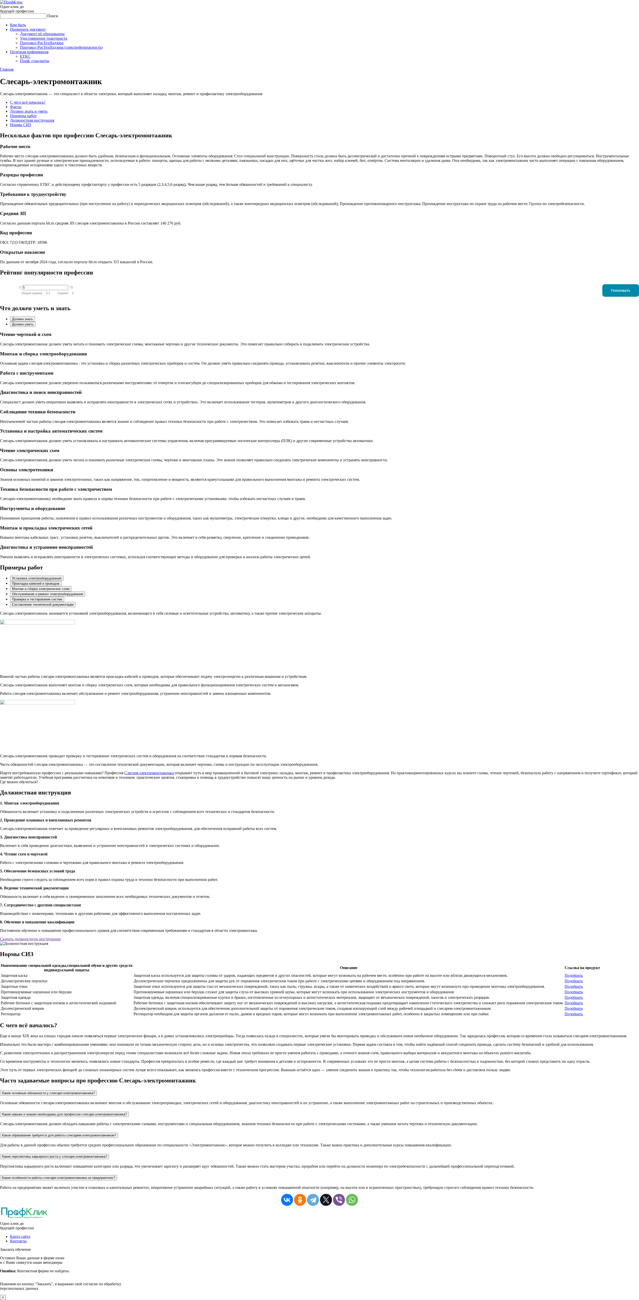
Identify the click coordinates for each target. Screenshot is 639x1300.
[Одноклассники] (300, 1200)
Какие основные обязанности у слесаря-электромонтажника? (48, 1093)
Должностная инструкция (32, 120)
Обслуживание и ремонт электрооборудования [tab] (47, 594)
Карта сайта (20, 1236)
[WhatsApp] (352, 1200)
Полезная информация (29, 52)
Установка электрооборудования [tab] (36, 578)
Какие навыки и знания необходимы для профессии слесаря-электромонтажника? (64, 1114)
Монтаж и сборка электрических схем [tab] (40, 589)
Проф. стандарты (34, 61)
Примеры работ (23, 116)
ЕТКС (25, 56)
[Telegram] (313, 1200)
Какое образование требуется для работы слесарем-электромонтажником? (59, 1135)
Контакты (18, 1241)
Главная (6, 69)
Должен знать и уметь (28, 111)
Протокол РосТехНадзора (41, 43)
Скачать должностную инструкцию (30, 939)
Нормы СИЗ (20, 125)
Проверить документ (28, 29)
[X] (326, 1200)
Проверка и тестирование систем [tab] (37, 599)
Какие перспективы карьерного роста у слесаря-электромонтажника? (54, 1156)
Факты (15, 107)
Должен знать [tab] (22, 319)
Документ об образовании (42, 34)
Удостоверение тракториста (43, 38)
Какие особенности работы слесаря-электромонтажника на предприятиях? (58, 1178)
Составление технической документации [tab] (43, 604)
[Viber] (339, 1200)
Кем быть (18, 25)
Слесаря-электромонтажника (149, 773)
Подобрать (574, 975)
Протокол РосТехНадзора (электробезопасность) (61, 47)
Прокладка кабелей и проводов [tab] (35, 583)
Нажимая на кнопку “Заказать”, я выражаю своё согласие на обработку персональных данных (60, 1273)
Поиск (52, 16)
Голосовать (620, 290)
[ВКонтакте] (287, 1200)
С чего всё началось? (27, 102)
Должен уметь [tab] (23, 324)
